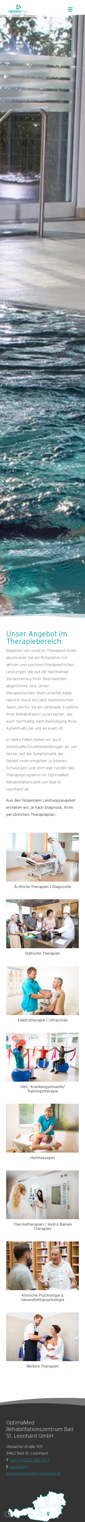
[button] (7, 1514)
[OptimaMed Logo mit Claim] (18, 9)
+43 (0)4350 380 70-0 (30, 1460)
